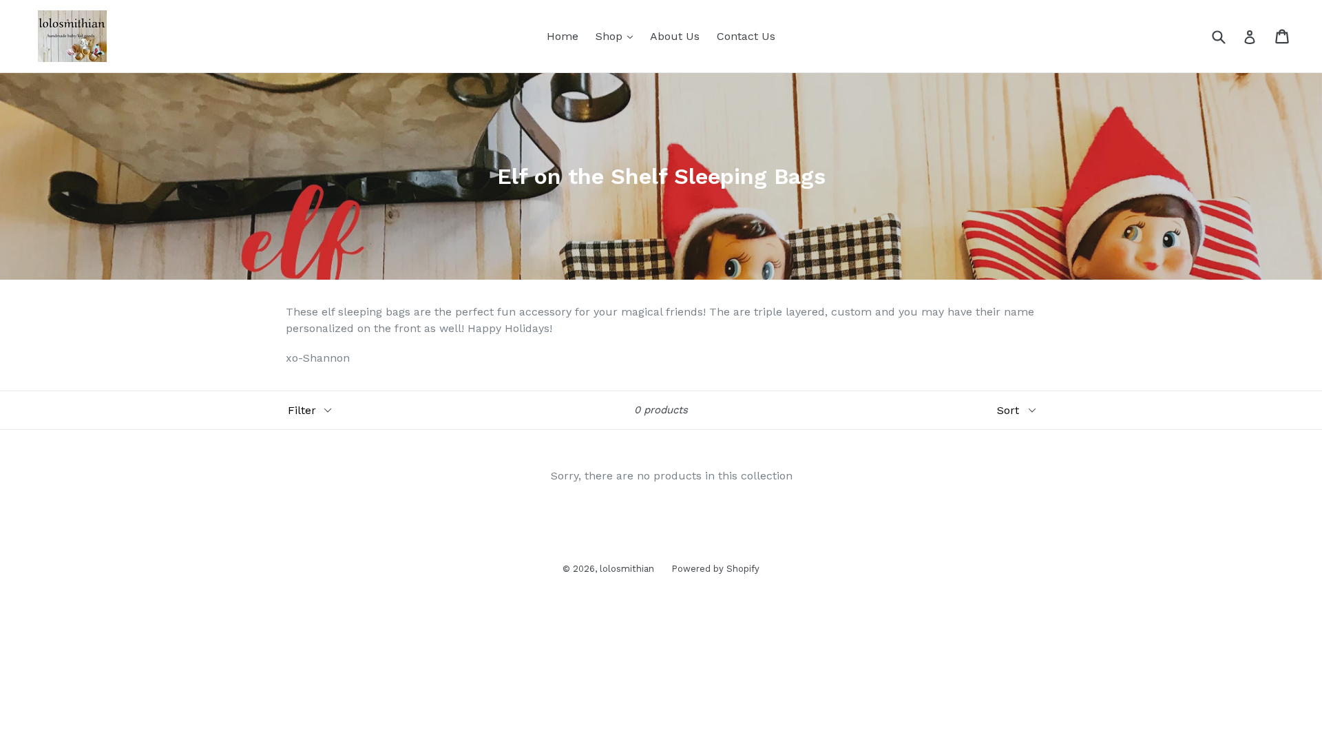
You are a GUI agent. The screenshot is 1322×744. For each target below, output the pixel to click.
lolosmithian (627, 569)
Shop (618, 36)
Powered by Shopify (715, 569)
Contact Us (746, 36)
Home (562, 36)
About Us (675, 36)
